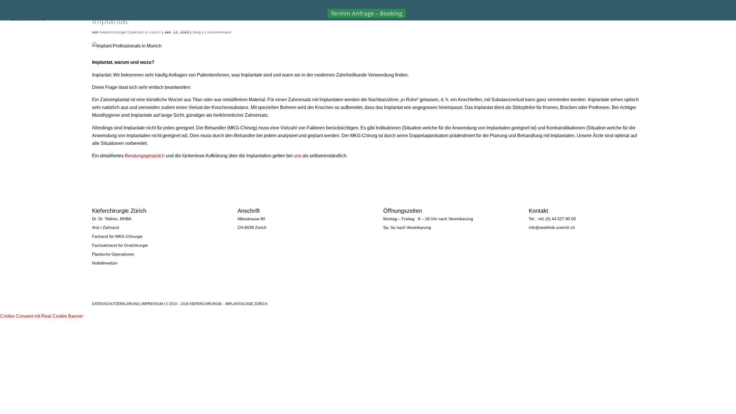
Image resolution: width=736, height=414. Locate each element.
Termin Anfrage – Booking (366, 13)
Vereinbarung (460, 218)
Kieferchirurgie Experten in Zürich (130, 32)
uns (297, 155)
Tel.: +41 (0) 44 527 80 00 (552, 218)
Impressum (152, 304)
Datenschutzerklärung (115, 304)
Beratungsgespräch (145, 155)
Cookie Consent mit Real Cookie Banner (41, 316)
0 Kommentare (217, 32)
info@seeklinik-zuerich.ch (552, 227)
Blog (197, 32)
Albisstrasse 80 (251, 218)
